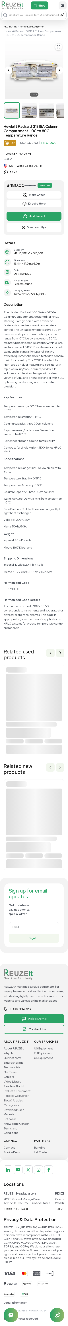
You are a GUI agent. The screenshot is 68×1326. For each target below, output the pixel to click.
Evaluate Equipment (17, 1091)
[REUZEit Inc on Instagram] (38, 1169)
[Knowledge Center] (11, 1315)
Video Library (12, 1081)
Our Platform (12, 1058)
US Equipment (43, 1048)
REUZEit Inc (10, 26)
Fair (12, 143)
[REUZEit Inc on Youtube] (18, 1169)
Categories (11, 1105)
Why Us (8, 1053)
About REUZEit (14, 1048)
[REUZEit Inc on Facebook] (48, 1169)
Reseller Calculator (16, 1096)
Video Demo (37, 1019)
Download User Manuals (14, 1112)
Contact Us (37, 1029)
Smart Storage (14, 1063)
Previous (50, 653)
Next (60, 653)
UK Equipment (43, 1058)
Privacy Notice (35, 1258)
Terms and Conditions (11, 1131)
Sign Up (34, 938)
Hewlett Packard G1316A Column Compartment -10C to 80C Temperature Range (34, 33)
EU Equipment (43, 1053)
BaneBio (39, 1147)
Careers (9, 1077)
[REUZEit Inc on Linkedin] (8, 1169)
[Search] (5, 15)
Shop (42, 5)
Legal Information (15, 1303)
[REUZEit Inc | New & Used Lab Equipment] (12, 5)
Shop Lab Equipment (32, 26)
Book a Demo (12, 1152)
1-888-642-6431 (21, 1009)
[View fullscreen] (58, 47)
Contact (9, 1147)
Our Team (10, 1072)
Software (10, 1119)
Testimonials (12, 1067)
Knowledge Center (16, 1124)
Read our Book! (14, 1086)
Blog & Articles (13, 1100)
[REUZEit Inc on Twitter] (28, 1169)
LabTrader (41, 1152)
